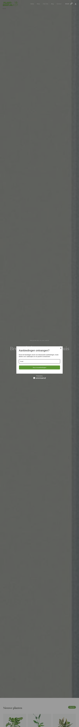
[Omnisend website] (39, 377)
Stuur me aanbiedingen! (39, 367)
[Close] (61, 348)
